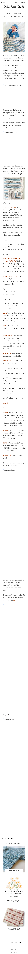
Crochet (18, 20)
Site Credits (14, 952)
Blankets (13, 20)
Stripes (23, 20)
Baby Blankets (6, 20)
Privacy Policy (14, 949)
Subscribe (17, 2)
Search (23, 2)
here (15, 600)
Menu (4, 2)
